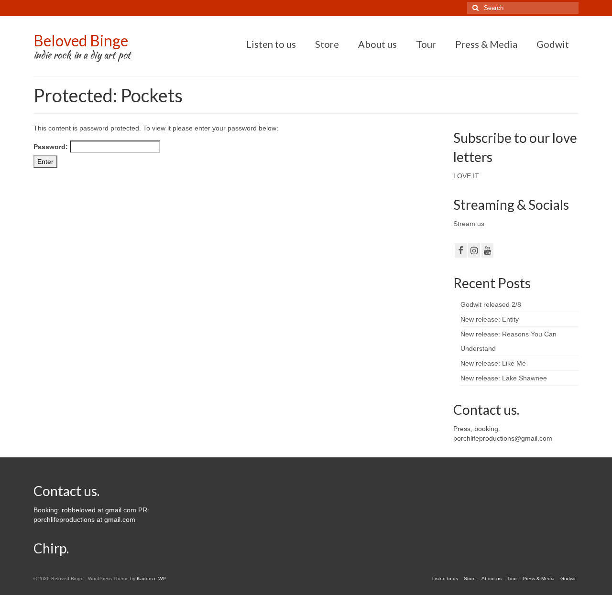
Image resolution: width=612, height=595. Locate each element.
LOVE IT (466, 176)
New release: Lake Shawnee (503, 378)
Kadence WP (151, 578)
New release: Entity (489, 319)
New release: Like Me (493, 363)
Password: (51, 147)
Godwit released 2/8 (490, 304)
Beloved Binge (80, 40)
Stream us (468, 223)
